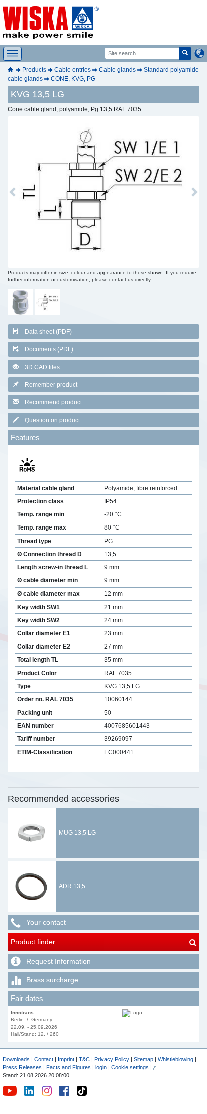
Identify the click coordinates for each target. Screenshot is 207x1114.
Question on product (52, 420)
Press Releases (22, 1067)
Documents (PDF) (49, 349)
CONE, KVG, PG (73, 78)
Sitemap (143, 1059)
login (101, 1067)
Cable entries (72, 69)
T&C (84, 1059)
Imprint (66, 1059)
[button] (12, 192)
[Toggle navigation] (12, 54)
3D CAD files (42, 367)
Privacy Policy (111, 1059)
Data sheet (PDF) (48, 331)
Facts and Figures (68, 1067)
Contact (43, 1059)
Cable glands (117, 69)
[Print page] (155, 1067)
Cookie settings (130, 1067)
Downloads (16, 1059)
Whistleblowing (176, 1059)
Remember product (51, 384)
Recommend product (53, 402)
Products (34, 69)
